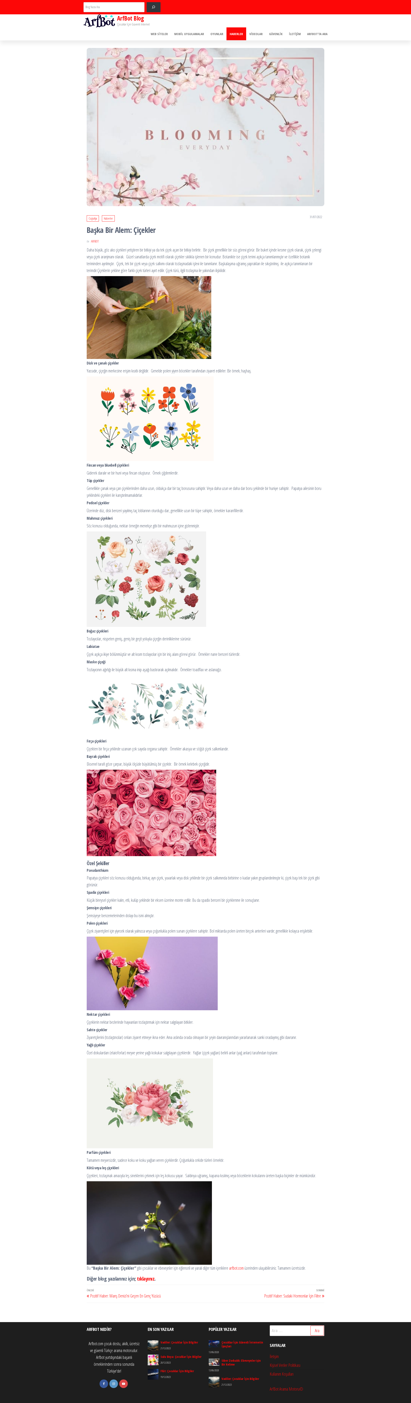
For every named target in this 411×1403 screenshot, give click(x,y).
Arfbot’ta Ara (317, 34)
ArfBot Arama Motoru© (286, 1389)
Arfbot (95, 241)
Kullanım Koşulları (281, 1374)
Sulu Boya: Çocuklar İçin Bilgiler (181, 1356)
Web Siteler (159, 34)
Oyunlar (216, 34)
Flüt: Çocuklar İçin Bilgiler (177, 1371)
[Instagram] (113, 1383)
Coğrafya (93, 218)
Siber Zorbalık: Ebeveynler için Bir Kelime (241, 1362)
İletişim (295, 34)
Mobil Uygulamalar (189, 34)
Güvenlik (276, 34)
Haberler (236, 34)
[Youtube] (123, 1383)
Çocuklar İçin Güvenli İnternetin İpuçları (242, 1344)
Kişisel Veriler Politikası (285, 1365)
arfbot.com (236, 1268)
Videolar (256, 34)
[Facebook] (104, 1383)
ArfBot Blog (130, 18)
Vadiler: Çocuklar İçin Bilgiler (179, 1342)
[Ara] (154, 7)
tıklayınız (145, 1278)
